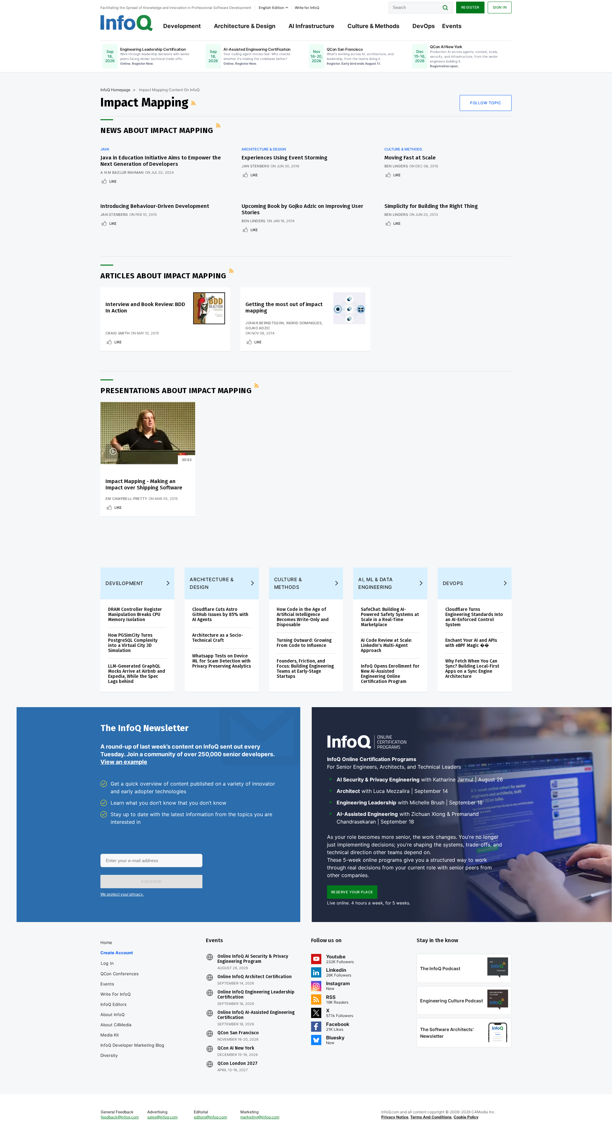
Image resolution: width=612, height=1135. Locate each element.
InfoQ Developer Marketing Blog (132, 1045)
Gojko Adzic (257, 328)
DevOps (423, 26)
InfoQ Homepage (115, 89)
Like (113, 181)
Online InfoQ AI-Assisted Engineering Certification (256, 1015)
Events (452, 26)
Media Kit (109, 1034)
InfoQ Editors (113, 1004)
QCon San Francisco (238, 1033)
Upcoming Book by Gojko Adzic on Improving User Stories (302, 209)
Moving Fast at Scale (410, 157)
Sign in (500, 7)
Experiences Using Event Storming (284, 157)
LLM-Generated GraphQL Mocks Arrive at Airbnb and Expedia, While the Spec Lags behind (136, 673)
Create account (116, 952)
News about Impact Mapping (156, 130)
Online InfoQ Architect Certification (254, 976)
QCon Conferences (119, 973)
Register (470, 7)
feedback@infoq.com (120, 1117)
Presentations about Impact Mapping (175, 390)
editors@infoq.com (210, 1117)
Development (182, 26)
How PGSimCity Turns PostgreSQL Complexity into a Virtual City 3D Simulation (132, 643)
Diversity (109, 1055)
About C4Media (115, 1024)
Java (104, 149)
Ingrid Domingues (304, 323)
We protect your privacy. (122, 894)
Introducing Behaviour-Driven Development (154, 206)
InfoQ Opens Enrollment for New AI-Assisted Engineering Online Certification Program (390, 673)
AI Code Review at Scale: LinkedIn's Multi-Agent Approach (386, 645)
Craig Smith (117, 333)
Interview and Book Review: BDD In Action (145, 307)
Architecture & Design (244, 26)
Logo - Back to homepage (126, 23)
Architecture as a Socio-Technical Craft (217, 638)
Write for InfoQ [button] (307, 7)
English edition (271, 7)
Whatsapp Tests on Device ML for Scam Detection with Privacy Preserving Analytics (221, 661)
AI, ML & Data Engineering (375, 583)
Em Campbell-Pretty (126, 498)
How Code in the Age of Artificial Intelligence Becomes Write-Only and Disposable (303, 617)
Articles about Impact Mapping (163, 275)
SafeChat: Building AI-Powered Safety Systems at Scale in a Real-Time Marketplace (390, 617)
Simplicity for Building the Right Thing (431, 206)
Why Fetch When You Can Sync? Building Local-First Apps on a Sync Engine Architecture (472, 668)
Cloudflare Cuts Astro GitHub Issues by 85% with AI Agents (220, 614)
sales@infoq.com (162, 1117)
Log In (107, 963)
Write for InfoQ (115, 994)
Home (106, 942)
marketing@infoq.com (259, 1117)
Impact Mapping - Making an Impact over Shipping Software (144, 484)
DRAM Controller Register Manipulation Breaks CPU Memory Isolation (135, 614)
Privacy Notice (394, 1117)
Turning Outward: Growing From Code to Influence (304, 643)
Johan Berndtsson (264, 323)
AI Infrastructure (311, 26)
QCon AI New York (235, 1048)
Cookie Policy (466, 1117)
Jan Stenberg (255, 166)
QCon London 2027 (237, 1063)
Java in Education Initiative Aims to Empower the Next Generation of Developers (160, 160)
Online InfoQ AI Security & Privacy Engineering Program (252, 959)
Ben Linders (396, 166)
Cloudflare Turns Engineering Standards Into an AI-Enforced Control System (474, 617)
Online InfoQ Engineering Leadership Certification (256, 995)
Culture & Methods (373, 26)
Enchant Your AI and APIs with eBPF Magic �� (471, 643)
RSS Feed (194, 103)
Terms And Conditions (431, 1117)
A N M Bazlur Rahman (122, 172)
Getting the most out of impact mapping (284, 307)
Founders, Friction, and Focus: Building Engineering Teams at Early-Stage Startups (305, 668)
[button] (151, 881)
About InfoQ (112, 1014)
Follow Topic (485, 102)
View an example (123, 761)
